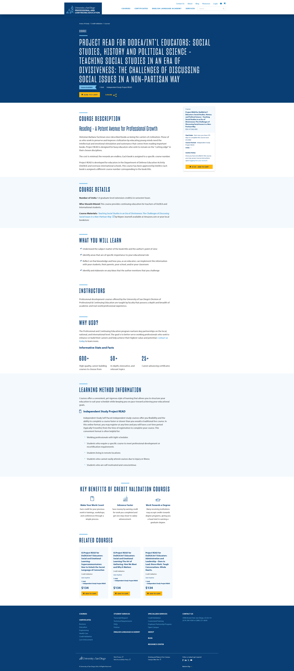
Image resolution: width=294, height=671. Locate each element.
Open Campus (153, 627)
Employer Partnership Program (160, 624)
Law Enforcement (86, 639)
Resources (206, 3)
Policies (117, 627)
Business (82, 624)
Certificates (141, 8)
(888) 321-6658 (201, 620)
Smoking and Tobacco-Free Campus (159, 657)
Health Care (83, 633)
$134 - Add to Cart (200, 167)
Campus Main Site (153, 659)
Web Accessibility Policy (121, 659)
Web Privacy (117, 657)
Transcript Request (121, 618)
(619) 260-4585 (188, 620)
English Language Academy (167, 8)
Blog (197, 3)
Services (190, 8)
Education (83, 627)
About (190, 3)
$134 (85, 587)
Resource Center (156, 644)
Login (215, 3)
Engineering (84, 630)
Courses (126, 8)
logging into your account (198, 160)
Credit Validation (85, 636)
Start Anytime (85, 578)
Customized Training (156, 621)
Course (83, 31)
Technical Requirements (123, 621)
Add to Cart (91, 95)
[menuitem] (126, 9)
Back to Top (186, 666)
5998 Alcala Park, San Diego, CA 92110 (196, 618)
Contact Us (180, 3)
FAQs (116, 624)
